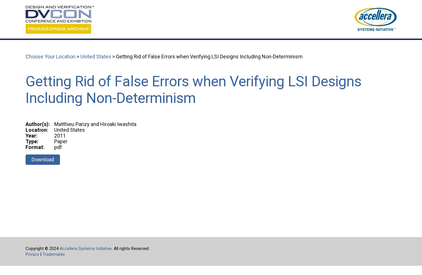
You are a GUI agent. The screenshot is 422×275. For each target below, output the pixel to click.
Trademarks (53, 254)
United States (95, 57)
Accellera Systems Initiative (86, 248)
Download (43, 159)
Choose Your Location (51, 57)
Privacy (32, 254)
